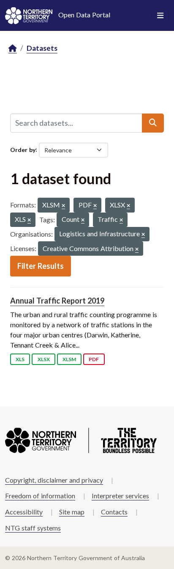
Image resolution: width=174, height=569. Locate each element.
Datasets (42, 48)
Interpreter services (120, 496)
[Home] (12, 48)
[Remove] (63, 206)
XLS (20, 359)
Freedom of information (40, 496)
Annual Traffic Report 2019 (57, 300)
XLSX (44, 359)
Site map (71, 512)
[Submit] (153, 122)
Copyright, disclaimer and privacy (54, 480)
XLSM (69, 359)
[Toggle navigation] (160, 16)
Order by (22, 149)
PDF (94, 359)
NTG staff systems (33, 528)
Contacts (114, 512)
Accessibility (24, 512)
